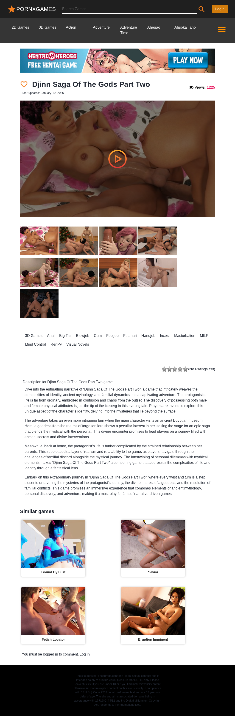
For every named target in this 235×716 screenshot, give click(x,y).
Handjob (148, 336)
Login (219, 9)
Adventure (101, 27)
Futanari (130, 336)
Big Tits (65, 336)
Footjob (112, 336)
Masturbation (184, 336)
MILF (204, 336)
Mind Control (35, 344)
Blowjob (82, 336)
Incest (165, 336)
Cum (98, 336)
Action (71, 27)
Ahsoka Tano (185, 27)
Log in (85, 654)
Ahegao (153, 27)
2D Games (20, 27)
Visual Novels (77, 344)
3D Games (47, 27)
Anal (51, 336)
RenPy (56, 344)
